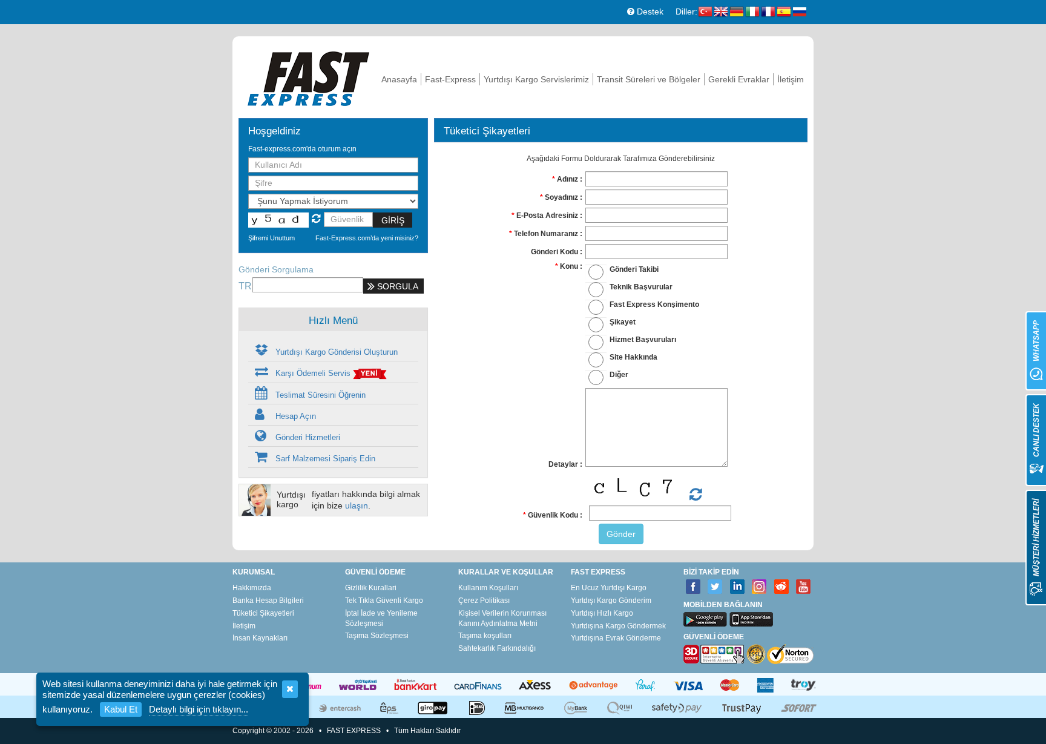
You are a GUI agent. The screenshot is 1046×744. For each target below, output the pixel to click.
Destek (648, 11)
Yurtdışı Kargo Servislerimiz (536, 79)
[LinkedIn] (737, 586)
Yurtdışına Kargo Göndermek (618, 626)
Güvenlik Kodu (553, 515)
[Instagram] (759, 586)
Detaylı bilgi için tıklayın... (198, 709)
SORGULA (396, 286)
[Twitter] (715, 586)
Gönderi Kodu (554, 252)
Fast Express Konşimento (654, 304)
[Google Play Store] (705, 619)
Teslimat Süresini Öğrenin (319, 395)
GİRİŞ (392, 220)
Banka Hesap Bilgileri (268, 600)
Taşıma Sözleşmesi (377, 635)
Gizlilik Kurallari (370, 588)
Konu (569, 266)
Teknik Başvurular (641, 287)
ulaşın (356, 505)
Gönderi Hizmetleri (306, 437)
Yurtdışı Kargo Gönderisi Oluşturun (335, 352)
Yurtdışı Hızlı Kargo (602, 613)
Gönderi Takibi (634, 269)
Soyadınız (561, 197)
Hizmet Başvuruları (643, 339)
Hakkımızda (251, 588)
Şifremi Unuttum (271, 238)
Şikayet (623, 322)
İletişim (790, 79)
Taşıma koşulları (484, 635)
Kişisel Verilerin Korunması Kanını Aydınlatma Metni (502, 618)
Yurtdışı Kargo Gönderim (611, 600)
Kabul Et (120, 709)
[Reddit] (781, 586)
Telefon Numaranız (546, 233)
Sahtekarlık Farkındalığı (497, 648)
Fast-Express (450, 79)
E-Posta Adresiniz (547, 215)
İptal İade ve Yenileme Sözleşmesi (381, 618)
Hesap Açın (294, 416)
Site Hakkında (633, 357)
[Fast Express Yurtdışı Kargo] (308, 77)
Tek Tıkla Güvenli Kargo (384, 600)
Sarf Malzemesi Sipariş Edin (324, 458)
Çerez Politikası (484, 600)
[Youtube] (803, 586)
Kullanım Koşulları (488, 588)
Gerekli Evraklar (738, 79)
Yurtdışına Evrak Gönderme (616, 638)
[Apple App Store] (751, 619)
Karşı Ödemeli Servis (313, 373)
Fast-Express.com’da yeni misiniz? (366, 238)
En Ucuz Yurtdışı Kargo (608, 588)
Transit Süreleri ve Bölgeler (648, 79)
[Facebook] (693, 586)
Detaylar (563, 464)
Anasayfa (399, 79)
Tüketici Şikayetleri (263, 613)
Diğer (619, 374)
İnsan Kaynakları (260, 638)
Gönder (621, 534)
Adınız (567, 179)
